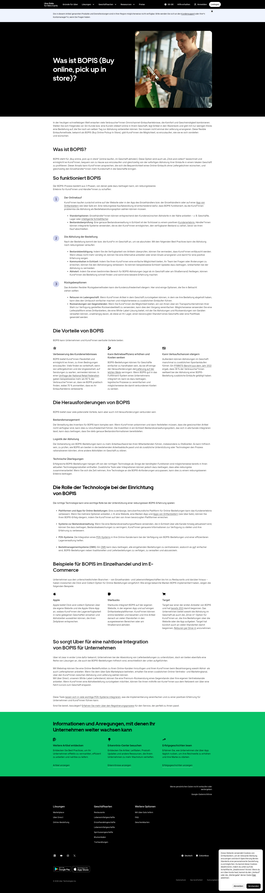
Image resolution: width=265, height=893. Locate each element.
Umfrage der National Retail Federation (79, 375)
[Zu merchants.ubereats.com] (51, 4)
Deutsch (189, 856)
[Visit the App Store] (81, 869)
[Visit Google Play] (62, 869)
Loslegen (215, 4)
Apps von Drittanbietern (165, 514)
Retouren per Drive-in (185, 628)
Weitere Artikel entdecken (68, 745)
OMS (103, 547)
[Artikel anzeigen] (54, 739)
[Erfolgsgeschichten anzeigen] (164, 739)
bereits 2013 (177, 608)
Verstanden (253, 886)
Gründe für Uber (70, 4)
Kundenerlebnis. (186, 222)
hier (254, 875)
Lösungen (86, 4)
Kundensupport (188, 14)
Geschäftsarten (106, 4)
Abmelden (238, 886)
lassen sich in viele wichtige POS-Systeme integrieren (93, 697)
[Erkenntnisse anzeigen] (109, 739)
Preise (142, 4)
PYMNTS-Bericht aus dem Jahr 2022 (192, 365)
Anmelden (202, 4)
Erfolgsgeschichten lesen (177, 745)
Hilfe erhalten (183, 4)
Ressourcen (126, 4)
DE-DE (170, 4)
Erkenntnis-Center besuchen (124, 745)
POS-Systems (103, 537)
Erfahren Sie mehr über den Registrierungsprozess (108, 705)
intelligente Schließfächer (94, 219)
